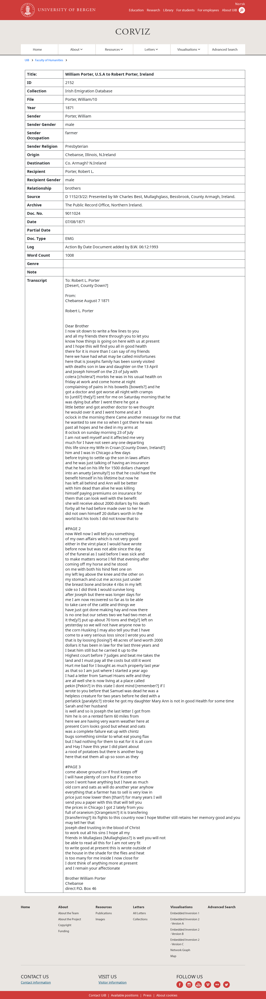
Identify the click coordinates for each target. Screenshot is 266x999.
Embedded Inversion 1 (184, 913)
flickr (218, 985)
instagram (190, 985)
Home (37, 49)
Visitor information (113, 982)
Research (153, 10)
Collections (140, 919)
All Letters (139, 913)
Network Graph (180, 950)
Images (100, 919)
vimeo (209, 985)
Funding (63, 931)
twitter (228, 985)
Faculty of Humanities (49, 60)
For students (185, 10)
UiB (27, 60)
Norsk (240, 4)
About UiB (229, 10)
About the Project (69, 919)
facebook (181, 985)
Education (136, 10)
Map (173, 956)
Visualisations (187, 49)
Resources (112, 49)
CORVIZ (133, 32)
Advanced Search (225, 49)
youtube (199, 985)
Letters (150, 49)
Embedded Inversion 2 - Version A (184, 921)
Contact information (36, 982)
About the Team (68, 913)
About (74, 49)
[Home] (28, 10)
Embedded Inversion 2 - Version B (184, 931)
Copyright (64, 925)
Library (168, 10)
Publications (104, 913)
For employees (208, 10)
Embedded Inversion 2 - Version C (184, 942)
